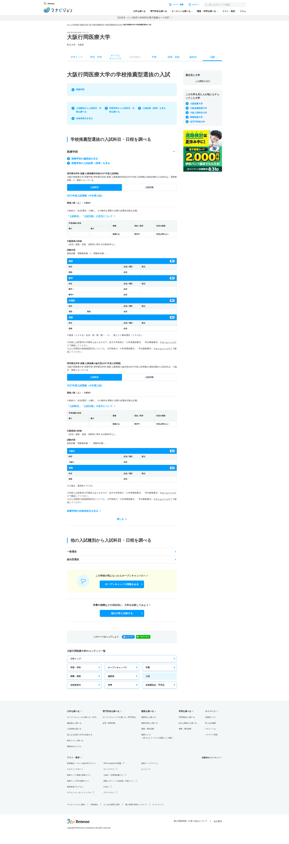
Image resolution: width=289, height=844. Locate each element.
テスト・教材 (228, 11)
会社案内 (218, 821)
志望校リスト (210, 717)
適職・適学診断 (147, 729)
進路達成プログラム (75, 787)
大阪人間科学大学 (198, 113)
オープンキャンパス (117, 667)
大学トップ (75, 658)
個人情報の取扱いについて (136, 805)
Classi (106, 787)
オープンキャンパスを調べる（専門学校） (120, 717)
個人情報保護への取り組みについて (190, 821)
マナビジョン (58, 10)
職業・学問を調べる (206, 11)
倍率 (110, 685)
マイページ (210, 711)
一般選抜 (72, 551)
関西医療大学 (196, 117)
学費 (148, 667)
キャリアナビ (108, 769)
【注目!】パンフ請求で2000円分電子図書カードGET (143, 17)
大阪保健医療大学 (198, 108)
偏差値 (111, 676)
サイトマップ (157, 805)
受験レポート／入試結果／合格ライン (118, 781)
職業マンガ (157, 736)
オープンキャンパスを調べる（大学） (82, 717)
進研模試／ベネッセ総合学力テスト (81, 763)
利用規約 (94, 805)
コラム (243, 11)
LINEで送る (144, 637)
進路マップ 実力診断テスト (78, 781)
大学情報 (75, 24)
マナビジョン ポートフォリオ (79, 792)
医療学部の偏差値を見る (84, 158)
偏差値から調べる (74, 723)
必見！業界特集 (109, 723)
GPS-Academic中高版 (112, 763)
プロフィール (210, 729)
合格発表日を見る (84, 118)
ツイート (129, 637)
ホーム (69, 24)
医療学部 (80, 89)
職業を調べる (147, 711)
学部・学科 (75, 667)
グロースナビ (108, 792)
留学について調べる (75, 741)
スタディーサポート (75, 769)
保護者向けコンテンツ (211, 758)
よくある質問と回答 (111, 805)
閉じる (120, 519)
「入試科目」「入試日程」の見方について (90, 216)
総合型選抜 (73, 559)
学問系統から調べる (187, 717)
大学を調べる (139, 11)
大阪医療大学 (196, 104)
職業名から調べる (148, 717)
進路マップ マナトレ (149, 763)
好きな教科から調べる (188, 723)
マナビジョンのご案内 (76, 805)
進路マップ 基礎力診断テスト (79, 775)
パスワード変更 (211, 735)
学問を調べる (185, 711)
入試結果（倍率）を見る (154, 108)
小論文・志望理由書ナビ (113, 775)
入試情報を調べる (74, 729)
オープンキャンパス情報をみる (122, 584)
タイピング (145, 769)
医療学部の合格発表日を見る (82, 511)
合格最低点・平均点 (155, 685)
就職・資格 (75, 676)
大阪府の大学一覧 (85, 24)
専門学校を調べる (158, 11)
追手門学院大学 (197, 122)
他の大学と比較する (122, 613)
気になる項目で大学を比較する (79, 735)
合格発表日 (75, 685)
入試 (148, 676)
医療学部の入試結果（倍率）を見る (90, 163)
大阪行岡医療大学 (98, 24)
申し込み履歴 (210, 723)
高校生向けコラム (74, 746)
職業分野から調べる (149, 723)
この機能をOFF (202, 81)
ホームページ (168, 342)
